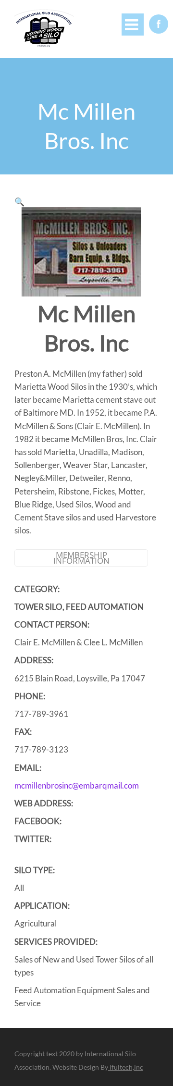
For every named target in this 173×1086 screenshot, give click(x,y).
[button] (19, 201)
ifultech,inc (125, 1067)
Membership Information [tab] (81, 557)
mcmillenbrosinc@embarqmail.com (76, 785)
